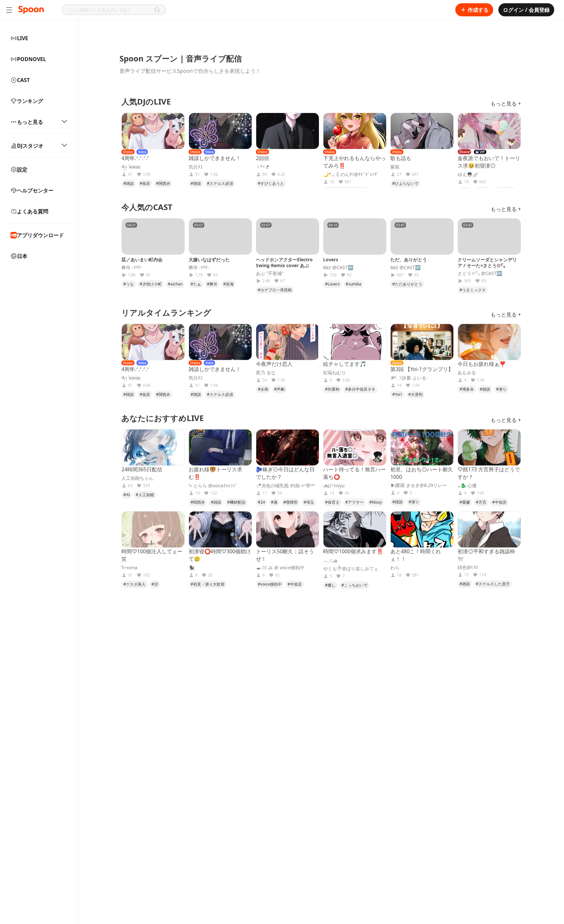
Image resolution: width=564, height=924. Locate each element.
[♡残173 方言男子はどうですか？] (489, 447)
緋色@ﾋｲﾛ (468, 567)
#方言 (481, 502)
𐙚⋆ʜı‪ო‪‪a (129, 568)
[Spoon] (31, 10)
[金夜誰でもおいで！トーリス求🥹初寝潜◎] (489, 131)
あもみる (467, 373)
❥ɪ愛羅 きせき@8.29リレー (418, 485)
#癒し (330, 585)
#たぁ (196, 284)
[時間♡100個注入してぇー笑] (153, 529)
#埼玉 (309, 502)
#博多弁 (467, 389)
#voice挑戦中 (270, 584)
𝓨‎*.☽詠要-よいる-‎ (409, 378)
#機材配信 (236, 502)
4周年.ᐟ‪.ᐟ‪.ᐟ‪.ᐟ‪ (135, 158)
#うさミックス (473, 290)
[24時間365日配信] (153, 447)
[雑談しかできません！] (220, 131)
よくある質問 (32, 211)
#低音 (145, 183)
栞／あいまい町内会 (142, 259)
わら (395, 568)
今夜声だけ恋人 (274, 363)
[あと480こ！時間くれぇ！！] (422, 529)
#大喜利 (415, 394)
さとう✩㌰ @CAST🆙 (480, 273)
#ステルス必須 (220, 183)
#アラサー (354, 502)
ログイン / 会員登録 (526, 9)
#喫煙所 (290, 502)
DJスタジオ (30, 145)
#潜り (501, 389)
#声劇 (279, 389)
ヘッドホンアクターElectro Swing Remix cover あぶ (284, 262)
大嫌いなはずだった (209, 259)
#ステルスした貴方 (493, 584)
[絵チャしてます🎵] (354, 342)
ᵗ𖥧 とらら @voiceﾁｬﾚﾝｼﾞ (213, 486)
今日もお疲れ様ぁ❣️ (482, 363)
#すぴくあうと (271, 183)
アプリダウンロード (40, 235)
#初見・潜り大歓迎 (208, 584)
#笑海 (228, 284)
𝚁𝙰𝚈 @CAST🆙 (338, 267)
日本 (22, 256)
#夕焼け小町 (151, 284)
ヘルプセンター (35, 190)
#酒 (274, 502)
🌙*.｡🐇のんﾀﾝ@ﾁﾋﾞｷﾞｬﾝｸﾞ (351, 174)
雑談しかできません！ (215, 158)
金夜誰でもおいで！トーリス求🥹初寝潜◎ (489, 161)
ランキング (30, 101)
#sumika (353, 284)
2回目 (262, 158)
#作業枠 (332, 389)
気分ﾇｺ (195, 167)
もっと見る (30, 121)
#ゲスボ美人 (134, 584)
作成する (478, 9)
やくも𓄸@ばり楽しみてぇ (350, 569)
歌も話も (400, 158)
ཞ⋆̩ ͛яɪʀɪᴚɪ (130, 167)
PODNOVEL (31, 59)
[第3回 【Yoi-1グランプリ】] (422, 342)
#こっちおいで (354, 585)
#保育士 (332, 502)
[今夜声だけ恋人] (287, 342)
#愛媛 (465, 502)
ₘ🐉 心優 (467, 486)
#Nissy (375, 502)
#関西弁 (163, 183)
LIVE (22, 38)
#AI (126, 494)
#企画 (263, 389)
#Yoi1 (397, 394)
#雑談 (128, 183)
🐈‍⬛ (191, 568)
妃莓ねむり (334, 373)
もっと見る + (506, 103)
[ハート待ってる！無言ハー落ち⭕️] (354, 447)
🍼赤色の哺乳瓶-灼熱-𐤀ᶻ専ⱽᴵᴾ (285, 486)
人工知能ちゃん (137, 478)
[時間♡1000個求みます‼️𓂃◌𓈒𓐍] (354, 529)
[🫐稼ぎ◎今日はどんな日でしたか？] (287, 447)
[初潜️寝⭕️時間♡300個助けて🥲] (220, 529)
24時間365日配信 (141, 469)
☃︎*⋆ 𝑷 (262, 167)
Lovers (330, 259)
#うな (128, 284)
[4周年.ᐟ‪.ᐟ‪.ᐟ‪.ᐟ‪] (153, 131)
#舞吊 (212, 284)
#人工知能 (145, 494)
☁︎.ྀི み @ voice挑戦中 (280, 568)
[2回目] (287, 131)
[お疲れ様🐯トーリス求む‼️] (220, 447)
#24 (261, 502)
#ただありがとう (407, 284)
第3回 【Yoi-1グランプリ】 (421, 369)
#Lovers (332, 284)
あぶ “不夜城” (269, 273)
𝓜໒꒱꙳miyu (334, 486)
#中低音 (499, 502)
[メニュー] (9, 10)
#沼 (154, 584)
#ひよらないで (405, 183)
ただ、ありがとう (408, 259)
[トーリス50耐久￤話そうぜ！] (287, 529)
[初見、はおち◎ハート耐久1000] (422, 447)
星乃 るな (265, 373)
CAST (23, 80)
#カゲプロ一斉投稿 (275, 290)
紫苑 (395, 167)
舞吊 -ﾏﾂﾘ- (131, 267)
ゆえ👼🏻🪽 (468, 174)
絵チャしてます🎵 (344, 363)
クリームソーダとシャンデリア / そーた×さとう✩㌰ (487, 262)
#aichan (175, 284)
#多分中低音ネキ (360, 389)
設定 (22, 169)
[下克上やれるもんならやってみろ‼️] (354, 131)
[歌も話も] (422, 131)
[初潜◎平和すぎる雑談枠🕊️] (489, 529)
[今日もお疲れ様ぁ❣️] (489, 342)
